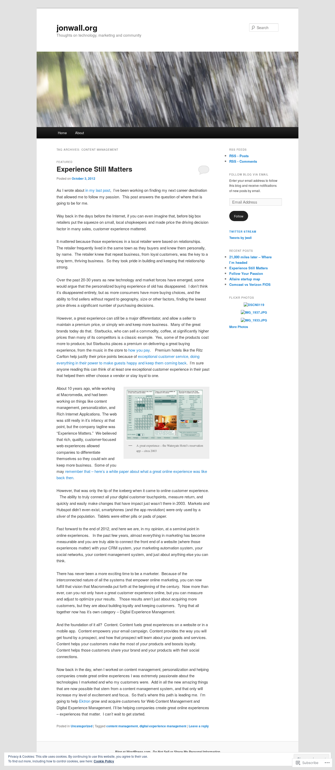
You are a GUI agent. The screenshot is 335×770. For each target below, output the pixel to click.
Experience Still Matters (94, 169)
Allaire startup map (244, 278)
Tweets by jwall (240, 237)
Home (62, 132)
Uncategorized (81, 726)
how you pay (139, 350)
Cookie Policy (104, 761)
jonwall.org (77, 27)
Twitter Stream (242, 231)
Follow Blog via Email (249, 174)
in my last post (97, 190)
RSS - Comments (243, 161)
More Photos (238, 326)
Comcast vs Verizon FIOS (250, 284)
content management (122, 726)
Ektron (84, 701)
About (79, 132)
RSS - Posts (239, 155)
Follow (238, 216)
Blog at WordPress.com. (133, 751)
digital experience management (162, 726)
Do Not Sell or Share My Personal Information (186, 751)
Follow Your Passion (246, 273)
